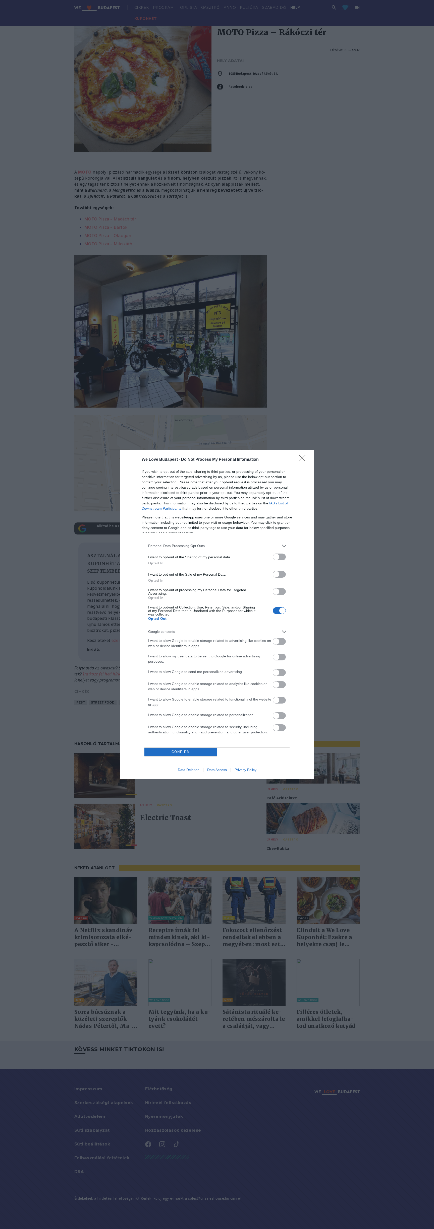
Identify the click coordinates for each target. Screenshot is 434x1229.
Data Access (217, 770)
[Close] (304, 460)
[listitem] (217, 546)
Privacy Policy (245, 770)
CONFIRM (181, 752)
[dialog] (217, 614)
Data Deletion (188, 770)
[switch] (279, 557)
